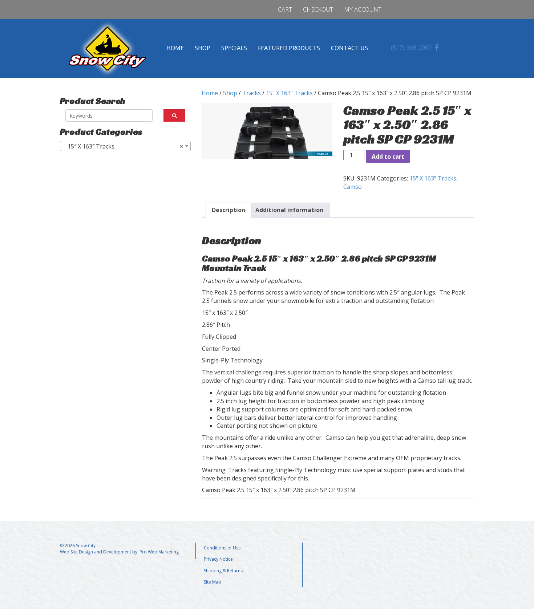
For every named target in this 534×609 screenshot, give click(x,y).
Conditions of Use (222, 548)
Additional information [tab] (289, 210)
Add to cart (388, 157)
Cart (285, 9)
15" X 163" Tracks (289, 93)
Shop (202, 48)
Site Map (212, 582)
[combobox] (125, 146)
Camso (352, 187)
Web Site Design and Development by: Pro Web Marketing (119, 552)
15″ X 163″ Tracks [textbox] (123, 146)
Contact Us (349, 48)
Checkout (318, 9)
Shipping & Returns (223, 571)
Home (175, 48)
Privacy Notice (218, 559)
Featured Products (289, 48)
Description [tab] (228, 210)
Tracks (251, 93)
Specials (234, 48)
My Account (362, 9)
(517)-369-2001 (411, 48)
